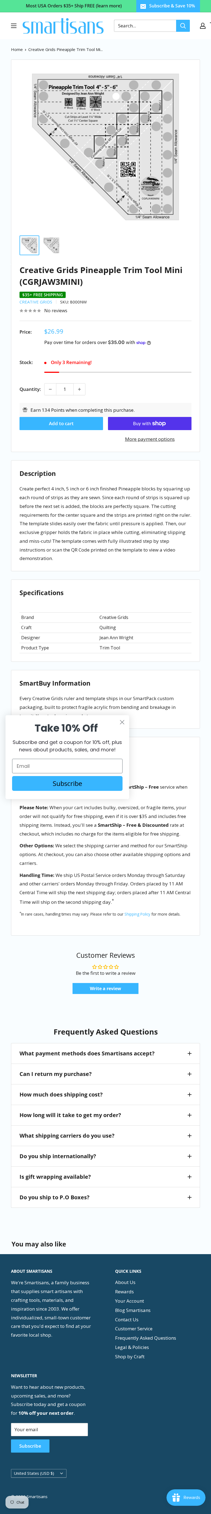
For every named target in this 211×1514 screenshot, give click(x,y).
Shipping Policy (137, 914)
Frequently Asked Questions (145, 1338)
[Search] (183, 26)
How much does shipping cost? (61, 1094)
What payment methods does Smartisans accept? (87, 1053)
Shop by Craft (130, 1356)
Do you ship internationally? (58, 1156)
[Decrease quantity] (50, 389)
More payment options (150, 439)
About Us (125, 1282)
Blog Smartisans (133, 1310)
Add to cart (61, 423)
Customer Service (133, 1328)
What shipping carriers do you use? (67, 1135)
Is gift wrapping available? (55, 1176)
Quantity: (30, 389)
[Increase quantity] (79, 389)
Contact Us (126, 1319)
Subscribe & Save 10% (172, 6)
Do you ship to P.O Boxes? (55, 1197)
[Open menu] (13, 26)
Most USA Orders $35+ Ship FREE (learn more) (74, 6)
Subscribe (30, 1446)
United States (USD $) (34, 1473)
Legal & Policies (132, 1347)
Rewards (124, 1291)
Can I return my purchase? (56, 1074)
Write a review (105, 988)
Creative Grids (36, 302)
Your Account (129, 1301)
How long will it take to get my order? (70, 1115)
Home (17, 49)
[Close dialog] (122, 722)
